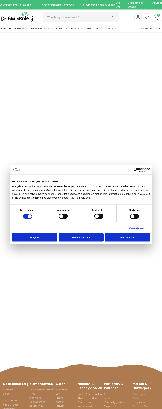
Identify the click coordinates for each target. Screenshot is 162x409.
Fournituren (84, 402)
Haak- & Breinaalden (90, 394)
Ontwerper (146, 28)
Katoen (60, 401)
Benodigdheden (40, 28)
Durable (137, 398)
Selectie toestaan (81, 237)
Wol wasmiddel (87, 406)
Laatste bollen (112, 398)
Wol (58, 393)
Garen (3, 28)
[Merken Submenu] (116, 28)
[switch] (63, 216)
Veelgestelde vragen (136, 5)
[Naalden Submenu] (26, 28)
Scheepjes (139, 394)
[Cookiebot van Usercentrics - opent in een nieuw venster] (136, 169)
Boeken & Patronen (67, 28)
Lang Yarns (139, 402)
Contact (157, 2)
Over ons (8, 389)
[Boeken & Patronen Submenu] (82, 28)
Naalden (19, 28)
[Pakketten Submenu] (100, 28)
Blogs (6, 393)
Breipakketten (112, 406)
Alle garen (62, 389)
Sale (106, 394)
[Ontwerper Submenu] (155, 28)
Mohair (60, 405)
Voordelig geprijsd (114, 402)
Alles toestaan (127, 237)
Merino (60, 397)
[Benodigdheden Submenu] (52, 28)
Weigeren (35, 237)
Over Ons (118, 5)
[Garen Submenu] (10, 28)
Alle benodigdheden (89, 398)
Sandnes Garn (141, 406)
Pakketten (92, 28)
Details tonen (136, 227)
